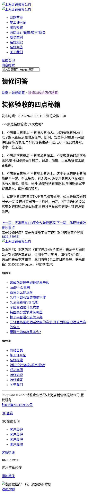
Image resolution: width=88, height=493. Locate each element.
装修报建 (16, 27)
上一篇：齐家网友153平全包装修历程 (29, 223)
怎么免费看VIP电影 (24, 302)
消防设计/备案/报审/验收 (27, 32)
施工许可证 (18, 22)
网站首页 (16, 17)
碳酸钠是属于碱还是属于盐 (29, 282)
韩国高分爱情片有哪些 (26, 312)
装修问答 (16, 47)
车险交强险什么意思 (24, 307)
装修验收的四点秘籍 (43, 93)
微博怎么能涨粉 (21, 292)
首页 (5, 93)
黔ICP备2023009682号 (17, 405)
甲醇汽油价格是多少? (25, 332)
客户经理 (16, 429)
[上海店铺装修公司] (16, 4)
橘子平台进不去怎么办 (26, 317)
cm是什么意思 (20, 287)
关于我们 (16, 52)
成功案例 (16, 37)
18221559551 (11, 236)
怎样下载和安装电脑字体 (28, 297)
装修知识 (16, 42)
